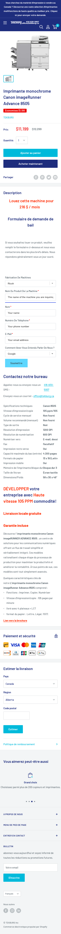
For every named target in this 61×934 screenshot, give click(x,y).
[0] (55, 27)
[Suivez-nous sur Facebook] (5, 910)
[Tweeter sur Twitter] (48, 177)
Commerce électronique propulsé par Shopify (25, 926)
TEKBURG (8, 117)
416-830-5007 (49, 387)
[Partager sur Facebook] (36, 177)
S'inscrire (14, 877)
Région (7, 692)
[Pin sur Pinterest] (42, 177)
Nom (7, 306)
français (9, 893)
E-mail (8, 334)
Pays (5, 676)
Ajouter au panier (30, 152)
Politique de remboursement (19, 744)
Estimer (13, 729)
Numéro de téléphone (17, 320)
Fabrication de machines (18, 277)
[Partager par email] (55, 177)
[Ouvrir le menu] (5, 22)
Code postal (9, 708)
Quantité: (8, 140)
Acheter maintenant (30, 163)
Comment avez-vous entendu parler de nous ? (29, 347)
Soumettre (16, 363)
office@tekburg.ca (43, 396)
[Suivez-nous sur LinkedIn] (18, 910)
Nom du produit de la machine (21, 291)
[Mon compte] (48, 27)
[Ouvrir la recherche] (41, 27)
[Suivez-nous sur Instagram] (12, 910)
